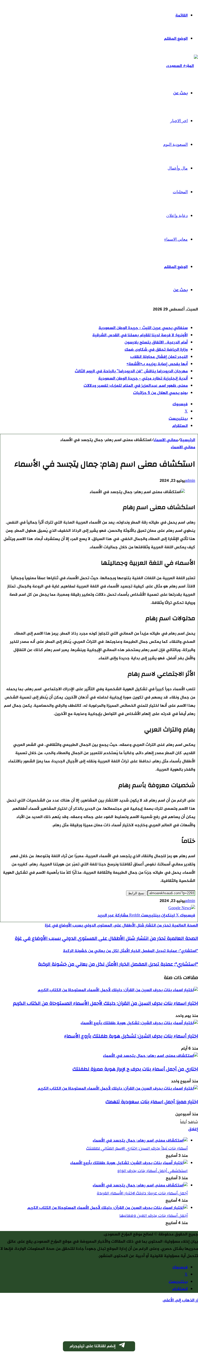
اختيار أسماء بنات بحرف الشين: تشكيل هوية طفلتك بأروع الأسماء (131, 1036)
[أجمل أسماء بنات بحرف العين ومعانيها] (107, 1207)
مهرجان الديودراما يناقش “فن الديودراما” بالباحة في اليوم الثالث (131, 371)
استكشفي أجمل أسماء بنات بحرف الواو (152, 1171)
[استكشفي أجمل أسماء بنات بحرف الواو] (129, 1163)
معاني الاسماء (176, 239)
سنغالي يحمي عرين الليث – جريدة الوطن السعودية (143, 328)
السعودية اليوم (175, 144)
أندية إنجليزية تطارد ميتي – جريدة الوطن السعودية (143, 378)
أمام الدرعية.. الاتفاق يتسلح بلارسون (156, 342)
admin (190, 480)
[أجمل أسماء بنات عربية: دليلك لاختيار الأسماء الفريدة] (140, 1185)
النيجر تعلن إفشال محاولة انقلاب (159, 356)
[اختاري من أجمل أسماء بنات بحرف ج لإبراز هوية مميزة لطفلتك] (150, 1055)
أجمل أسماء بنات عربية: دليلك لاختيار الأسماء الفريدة (142, 1193)
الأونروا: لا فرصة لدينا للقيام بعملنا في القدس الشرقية (140, 335)
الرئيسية (187, 440)
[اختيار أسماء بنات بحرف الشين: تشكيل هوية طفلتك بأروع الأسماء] (139, 1023)
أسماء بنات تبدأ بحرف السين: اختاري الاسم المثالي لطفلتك (137, 1148)
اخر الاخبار (179, 121)
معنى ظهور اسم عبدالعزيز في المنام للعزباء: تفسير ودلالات (136, 385)
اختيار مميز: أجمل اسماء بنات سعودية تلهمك (151, 1101)
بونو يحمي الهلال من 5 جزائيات (160, 393)
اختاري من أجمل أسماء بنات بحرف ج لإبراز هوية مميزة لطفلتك (135, 1069)
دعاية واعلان (177, 215)
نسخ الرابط (136, 893)
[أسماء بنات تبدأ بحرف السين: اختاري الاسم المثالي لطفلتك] (140, 1140)
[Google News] (181, 908)
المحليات (180, 192)
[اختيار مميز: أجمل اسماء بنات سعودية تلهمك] (118, 1088)
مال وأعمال (178, 168)
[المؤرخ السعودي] (182, 66)
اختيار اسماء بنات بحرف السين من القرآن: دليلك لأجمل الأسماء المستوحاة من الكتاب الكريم (105, 1003)
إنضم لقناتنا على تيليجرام (93, 1346)
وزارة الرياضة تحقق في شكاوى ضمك (156, 349)
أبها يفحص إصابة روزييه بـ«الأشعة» (157, 364)
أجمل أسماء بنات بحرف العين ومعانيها (153, 1215)
